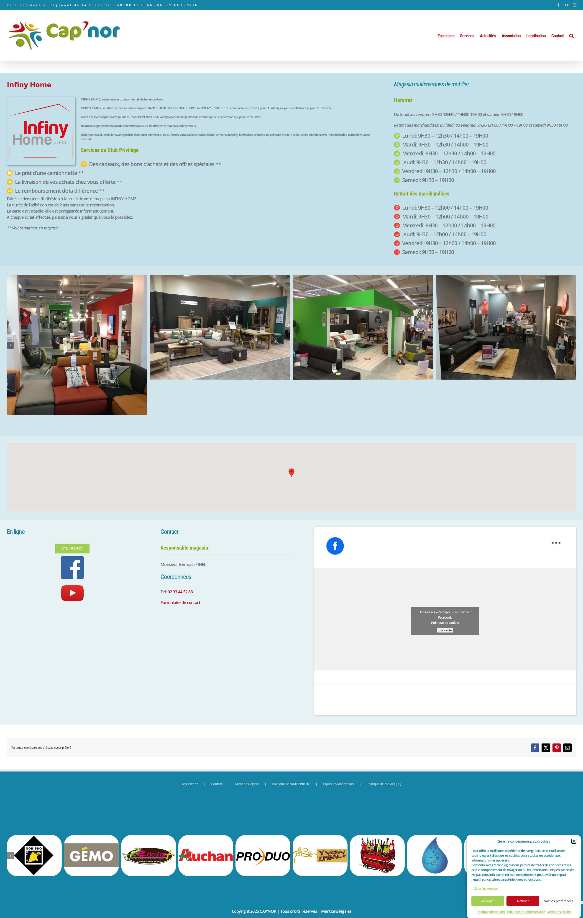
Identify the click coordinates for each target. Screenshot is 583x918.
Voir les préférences (559, 901)
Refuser (523, 901)
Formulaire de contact (180, 567)
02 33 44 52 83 (180, 557)
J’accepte (445, 595)
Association (190, 749)
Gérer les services (486, 888)
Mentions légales (559, 912)
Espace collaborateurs (338, 749)
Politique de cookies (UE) (384, 749)
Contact (216, 749)
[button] (574, 841)
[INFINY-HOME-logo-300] (41, 99)
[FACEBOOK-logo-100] (72, 523)
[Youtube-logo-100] (72, 549)
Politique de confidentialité (526, 912)
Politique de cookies (491, 912)
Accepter (488, 901)
